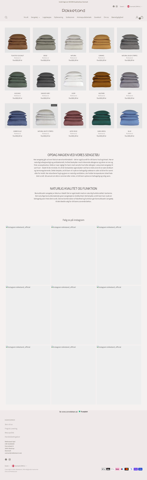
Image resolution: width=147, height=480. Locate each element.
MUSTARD (102, 93)
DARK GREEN (102, 131)
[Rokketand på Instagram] (117, 6)
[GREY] (129, 77)
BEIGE (45, 56)
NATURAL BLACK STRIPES (129, 56)
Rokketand (19, 469)
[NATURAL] (73, 40)
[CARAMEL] (101, 40)
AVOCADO (17, 93)
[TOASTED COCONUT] (17, 40)
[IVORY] (73, 77)
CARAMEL (101, 56)
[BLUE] (129, 115)
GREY (129, 93)
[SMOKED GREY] (45, 77)
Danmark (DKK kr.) (135, 6)
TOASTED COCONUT (17, 56)
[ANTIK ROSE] (73, 115)
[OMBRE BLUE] (17, 115)
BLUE (129, 131)
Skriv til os (9, 424)
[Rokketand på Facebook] (114, 6)
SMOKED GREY (45, 93)
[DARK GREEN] (101, 115)
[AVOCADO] (17, 77)
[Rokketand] (73, 10)
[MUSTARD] (101, 77)
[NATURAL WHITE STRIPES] (45, 115)
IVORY (73, 93)
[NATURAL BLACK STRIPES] (129, 40)
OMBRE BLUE (17, 131)
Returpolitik (9, 432)
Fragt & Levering (11, 428)
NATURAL (73, 56)
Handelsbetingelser (12, 437)
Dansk (122, 6)
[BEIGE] (45, 40)
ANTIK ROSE (73, 131)
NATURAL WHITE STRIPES (45, 131)
